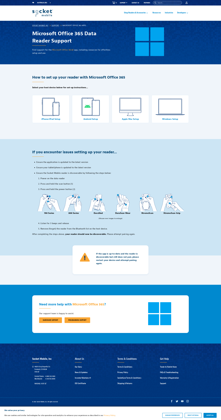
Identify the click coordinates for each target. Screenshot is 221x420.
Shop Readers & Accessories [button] (135, 12)
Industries (169, 12)
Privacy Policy (122, 372)
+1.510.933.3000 (50, 379)
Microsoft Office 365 (62, 50)
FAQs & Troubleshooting (169, 372)
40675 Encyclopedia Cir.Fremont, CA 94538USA (42, 369)
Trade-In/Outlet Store (168, 367)
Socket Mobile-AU (40, 25)
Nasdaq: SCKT (39, 383)
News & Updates (81, 372)
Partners (147, 3)
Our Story (78, 367)
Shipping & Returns (124, 383)
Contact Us (135, 3)
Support (55, 25)
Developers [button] (181, 12)
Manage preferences (172, 415)
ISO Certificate (80, 383)
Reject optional (193, 415)
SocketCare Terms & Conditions (129, 378)
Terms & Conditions (124, 367)
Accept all (210, 415)
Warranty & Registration (169, 378)
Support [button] (122, 3)
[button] (155, 3)
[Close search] (179, 2)
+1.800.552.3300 (50, 376)
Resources (157, 12)
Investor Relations (82, 378)
